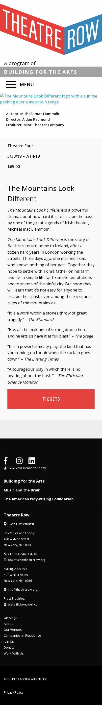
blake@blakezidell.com (23, 604)
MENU (27, 84)
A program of (40, 67)
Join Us (9, 641)
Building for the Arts (24, 481)
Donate (9, 647)
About (8, 623)
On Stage (10, 617)
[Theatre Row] (51, 29)
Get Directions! (20, 523)
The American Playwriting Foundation (39, 498)
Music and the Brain (22, 489)
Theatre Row (16, 515)
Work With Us (14, 653)
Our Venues (13, 629)
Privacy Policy (13, 692)
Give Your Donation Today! (27, 468)
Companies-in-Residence (22, 635)
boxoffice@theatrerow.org (25, 560)
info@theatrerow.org (21, 589)
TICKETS (51, 399)
